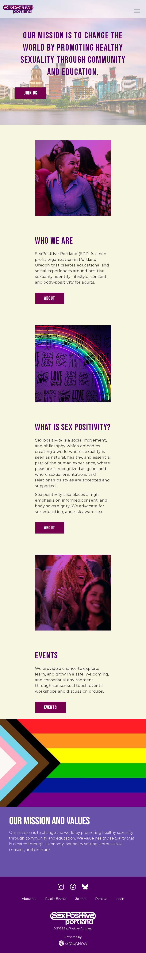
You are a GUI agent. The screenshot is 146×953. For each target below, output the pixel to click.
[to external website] (61, 887)
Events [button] (50, 707)
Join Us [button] (30, 93)
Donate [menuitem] (101, 899)
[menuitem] (120, 899)
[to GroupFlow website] (73, 943)
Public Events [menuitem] (55, 899)
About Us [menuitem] (29, 899)
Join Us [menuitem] (80, 899)
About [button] (49, 298)
